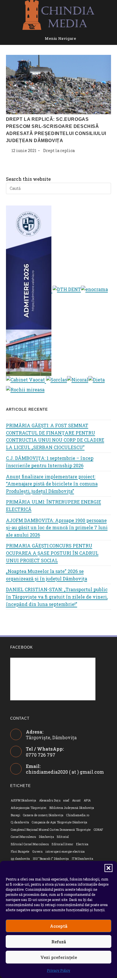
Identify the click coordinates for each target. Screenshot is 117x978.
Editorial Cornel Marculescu (30, 844)
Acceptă (58, 926)
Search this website (28, 179)
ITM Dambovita (82, 858)
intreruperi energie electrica (65, 851)
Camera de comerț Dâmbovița (43, 815)
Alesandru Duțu (50, 800)
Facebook (21, 647)
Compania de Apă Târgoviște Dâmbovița (59, 822)
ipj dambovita (20, 858)
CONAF (98, 829)
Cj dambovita (20, 822)
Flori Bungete (20, 851)
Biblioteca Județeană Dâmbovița (71, 808)
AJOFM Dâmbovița (23, 800)
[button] (108, 868)
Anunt (76, 800)
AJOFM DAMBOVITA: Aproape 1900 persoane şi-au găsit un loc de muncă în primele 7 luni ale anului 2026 (57, 527)
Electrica (82, 844)
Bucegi (15, 815)
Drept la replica (59, 150)
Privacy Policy (58, 970)
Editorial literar (62, 844)
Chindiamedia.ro (77, 815)
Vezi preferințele (58, 957)
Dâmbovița (46, 837)
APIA (87, 800)
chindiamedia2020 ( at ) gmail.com (65, 772)
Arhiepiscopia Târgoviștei (29, 808)
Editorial (63, 837)
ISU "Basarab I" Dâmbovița (51, 858)
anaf (66, 800)
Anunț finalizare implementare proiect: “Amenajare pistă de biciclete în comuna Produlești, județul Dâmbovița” (52, 484)
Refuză (58, 941)
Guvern (37, 851)
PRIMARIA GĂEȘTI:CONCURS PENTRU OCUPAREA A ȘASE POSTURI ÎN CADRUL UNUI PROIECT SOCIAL (52, 553)
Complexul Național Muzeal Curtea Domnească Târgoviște (51, 829)
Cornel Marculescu (23, 837)
